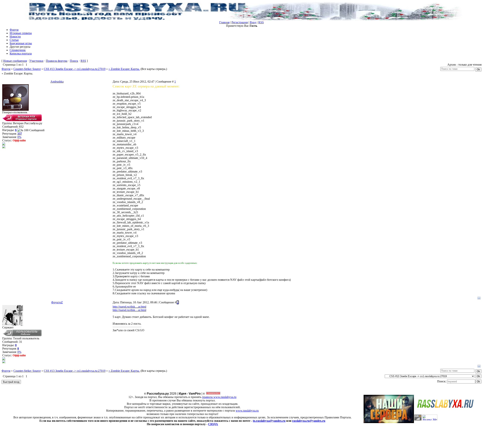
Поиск (74, 60)
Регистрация (240, 22)
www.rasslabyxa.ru (247, 410)
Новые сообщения (15, 60)
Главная (224, 22)
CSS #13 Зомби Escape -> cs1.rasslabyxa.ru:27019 (74, 69)
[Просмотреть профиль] (3, 144)
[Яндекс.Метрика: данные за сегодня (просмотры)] (429, 417)
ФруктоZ (57, 302)
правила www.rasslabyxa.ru (219, 397)
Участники (36, 60)
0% (19, 137)
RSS (261, 22)
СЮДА (213, 424)
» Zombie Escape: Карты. (124, 69)
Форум (6, 69)
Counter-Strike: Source (27, 69)
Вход (253, 22)
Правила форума (56, 60)
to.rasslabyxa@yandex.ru (269, 420)
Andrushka (57, 81)
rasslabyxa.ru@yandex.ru (308, 420)
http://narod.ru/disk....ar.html (129, 306)
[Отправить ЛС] (3, 147)
